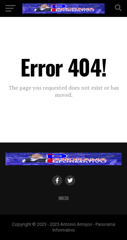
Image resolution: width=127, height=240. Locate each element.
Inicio (64, 198)
